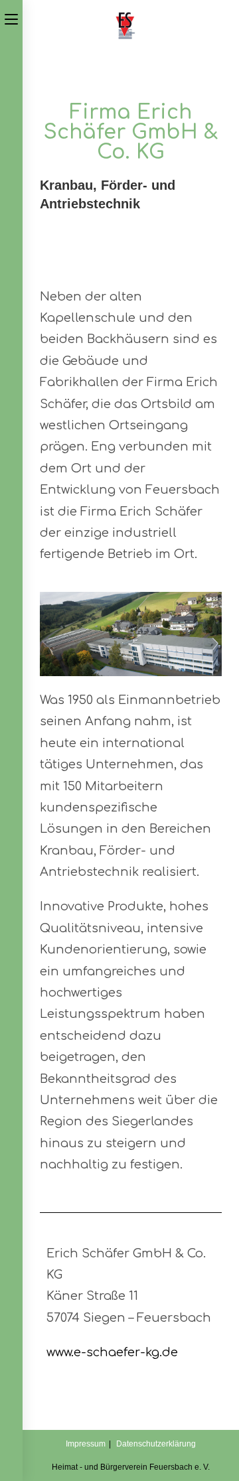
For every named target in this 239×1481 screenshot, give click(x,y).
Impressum (86, 1443)
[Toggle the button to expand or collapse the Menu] (11, 18)
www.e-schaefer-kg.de (112, 1352)
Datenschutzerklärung (156, 1443)
